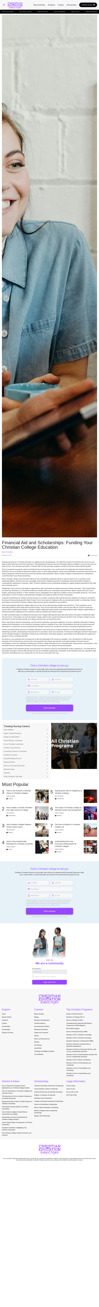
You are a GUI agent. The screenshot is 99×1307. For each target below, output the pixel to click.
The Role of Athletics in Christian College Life (67, 826)
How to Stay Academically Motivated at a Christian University (19, 842)
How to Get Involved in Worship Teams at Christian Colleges (18, 792)
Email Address (36, 968)
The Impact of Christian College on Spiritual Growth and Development (68, 809)
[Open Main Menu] (4, 5)
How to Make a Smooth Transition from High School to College (19, 809)
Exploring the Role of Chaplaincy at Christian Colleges (68, 792)
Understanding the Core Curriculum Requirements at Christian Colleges (65, 843)
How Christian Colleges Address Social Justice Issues (18, 826)
